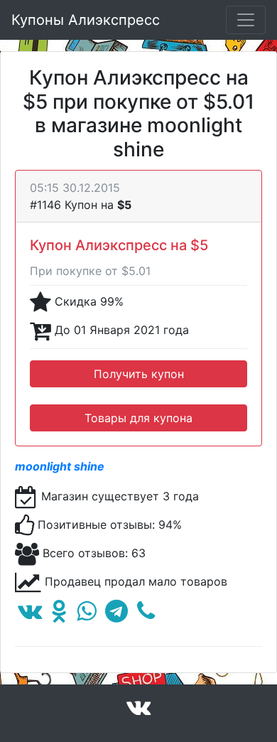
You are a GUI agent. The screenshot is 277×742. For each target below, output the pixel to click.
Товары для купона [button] (138, 418)
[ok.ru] (59, 615)
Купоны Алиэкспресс (85, 19)
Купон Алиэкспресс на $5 (119, 245)
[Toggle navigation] (246, 20)
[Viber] (146, 615)
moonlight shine (59, 466)
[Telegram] (116, 615)
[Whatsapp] (86, 615)
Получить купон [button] (139, 374)
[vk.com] (30, 615)
